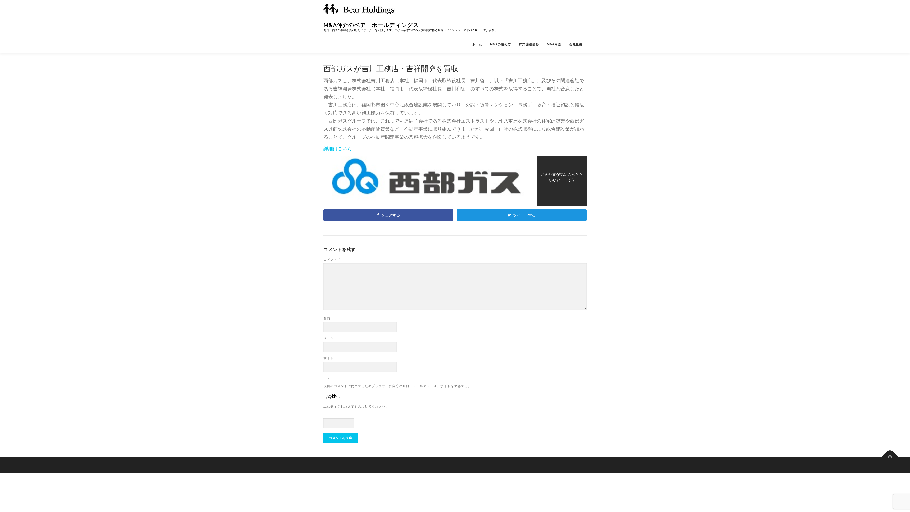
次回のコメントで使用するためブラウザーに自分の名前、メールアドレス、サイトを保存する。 (397, 386)
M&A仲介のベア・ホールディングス (371, 25)
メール (328, 338)
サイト (328, 358)
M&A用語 (554, 44)
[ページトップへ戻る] (890, 456)
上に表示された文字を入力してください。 (356, 406)
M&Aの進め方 (500, 44)
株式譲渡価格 (529, 44)
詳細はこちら (337, 148)
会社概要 (575, 44)
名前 (326, 318)
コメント (331, 259)
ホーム (477, 44)
